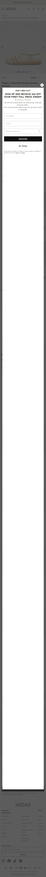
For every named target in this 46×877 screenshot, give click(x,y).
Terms (17, 152)
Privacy (23, 152)
